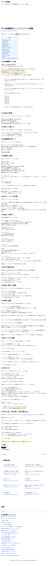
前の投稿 (3, 454)
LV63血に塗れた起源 (6, 52)
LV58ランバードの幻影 (6, 47)
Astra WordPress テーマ (33, 560)
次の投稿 (44, 454)
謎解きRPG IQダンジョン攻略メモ (8, 530)
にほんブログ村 (4, 446)
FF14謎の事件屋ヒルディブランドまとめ (9, 528)
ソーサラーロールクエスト (27, 414)
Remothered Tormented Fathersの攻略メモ (10, 555)
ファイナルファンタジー (14, 472)
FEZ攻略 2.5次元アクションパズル (8, 551)
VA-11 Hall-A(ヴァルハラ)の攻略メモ (8, 545)
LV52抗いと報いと (5, 43)
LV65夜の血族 (4, 53)
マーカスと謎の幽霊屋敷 (6, 524)
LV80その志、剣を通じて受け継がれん (9, 58)
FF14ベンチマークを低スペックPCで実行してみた (34, 486)
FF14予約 (27, 478)
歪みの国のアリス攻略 (6, 522)
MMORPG (42, 466)
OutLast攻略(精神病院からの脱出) (8, 536)
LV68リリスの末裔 (5, 55)
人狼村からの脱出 (5, 520)
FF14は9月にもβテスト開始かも (33, 464)
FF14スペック (7, 478)
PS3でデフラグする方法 (6, 547)
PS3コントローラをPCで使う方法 (8, 516)
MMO (15, 474)
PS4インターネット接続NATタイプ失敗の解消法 (11, 526)
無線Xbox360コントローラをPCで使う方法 (10, 543)
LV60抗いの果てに (5, 49)
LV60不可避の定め (5, 50)
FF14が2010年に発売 (9, 464)
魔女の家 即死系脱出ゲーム (7, 538)
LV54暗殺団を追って (6, 44)
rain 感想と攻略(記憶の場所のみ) (8, 549)
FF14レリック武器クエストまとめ (8, 553)
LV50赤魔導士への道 (6, 40)
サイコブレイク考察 (5, 534)
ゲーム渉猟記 (5, 2)
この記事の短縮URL (5, 449)
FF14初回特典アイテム (30, 492)
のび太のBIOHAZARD (5, 541)
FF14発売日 (7, 492)
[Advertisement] (24, 14)
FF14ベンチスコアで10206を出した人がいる (34, 472)
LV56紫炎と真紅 (5, 46)
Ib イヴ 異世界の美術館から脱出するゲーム (10, 532)
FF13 (12, 474)
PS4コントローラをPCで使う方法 (8, 518)
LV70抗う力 (4, 56)
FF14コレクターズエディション (12, 485)
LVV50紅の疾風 (5, 41)
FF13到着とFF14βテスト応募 (11, 471)
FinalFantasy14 (6, 466)
